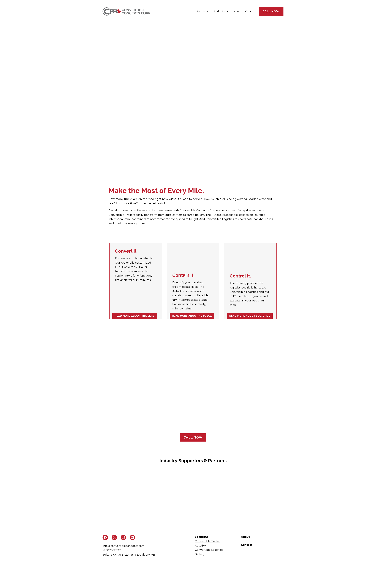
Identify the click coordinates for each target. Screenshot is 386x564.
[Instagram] (123, 537)
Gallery (199, 554)
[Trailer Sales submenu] (229, 11)
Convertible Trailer (207, 541)
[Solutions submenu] (209, 11)
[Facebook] (105, 537)
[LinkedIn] (132, 537)
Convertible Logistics (209, 549)
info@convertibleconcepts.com (124, 546)
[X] (114, 537)
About (245, 537)
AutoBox (200, 545)
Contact (246, 545)
